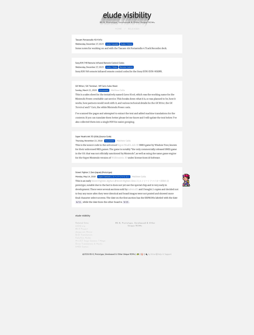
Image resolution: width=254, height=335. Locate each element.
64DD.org (80, 226)
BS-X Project (81, 229)
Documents (103, 90)
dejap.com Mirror (83, 232)
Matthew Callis (118, 90)
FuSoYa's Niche (83, 238)
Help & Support (165, 254)
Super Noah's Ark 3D (128, 145)
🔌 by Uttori (150, 254)
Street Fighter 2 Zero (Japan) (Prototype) (93, 172)
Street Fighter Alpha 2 (103, 181)
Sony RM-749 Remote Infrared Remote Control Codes (99, 62)
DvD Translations (83, 235)
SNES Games (82, 247)
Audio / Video (126, 44)
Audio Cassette (112, 44)
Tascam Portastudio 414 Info (88, 39)
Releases (134, 29)
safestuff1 (133, 189)
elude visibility (127, 14)
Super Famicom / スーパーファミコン (113, 176)
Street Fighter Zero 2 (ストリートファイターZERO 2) (142, 181)
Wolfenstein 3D (119, 157)
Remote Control (126, 67)
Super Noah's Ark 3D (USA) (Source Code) (93, 136)
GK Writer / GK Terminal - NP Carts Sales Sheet (96, 86)
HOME (118, 29)
